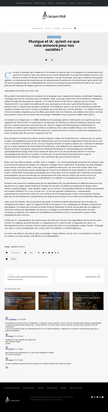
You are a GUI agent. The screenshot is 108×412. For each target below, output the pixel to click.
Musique (54, 54)
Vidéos (57, 28)
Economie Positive (24, 3)
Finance (72, 3)
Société (51, 3)
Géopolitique (40, 3)
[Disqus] (54, 342)
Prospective (61, 3)
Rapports (67, 28)
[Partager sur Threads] (75, 60)
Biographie (37, 28)
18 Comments (15, 252)
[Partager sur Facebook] (57, 60)
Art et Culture (84, 3)
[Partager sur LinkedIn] (71, 60)
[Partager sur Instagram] (80, 60)
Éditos (48, 28)
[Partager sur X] (61, 60)
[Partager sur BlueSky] (66, 60)
